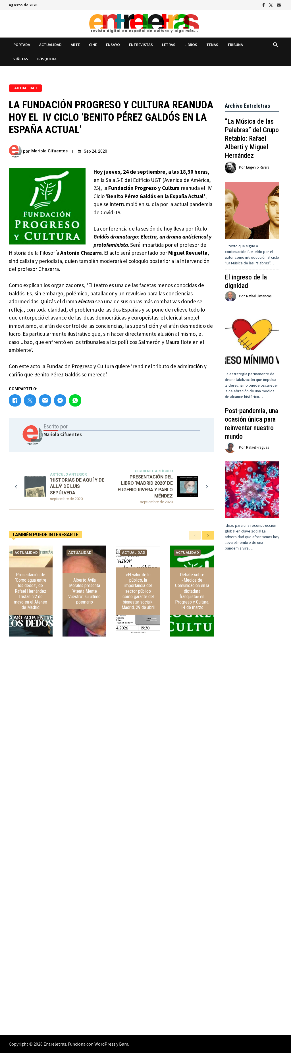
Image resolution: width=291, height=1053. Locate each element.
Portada (21, 44)
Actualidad (50, 44)
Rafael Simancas (258, 296)
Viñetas (20, 58)
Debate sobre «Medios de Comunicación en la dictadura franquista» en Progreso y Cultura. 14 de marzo (192, 591)
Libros (190, 44)
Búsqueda (47, 58)
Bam (123, 1044)
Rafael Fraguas (257, 447)
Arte (75, 44)
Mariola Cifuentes (49, 151)
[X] (271, 4)
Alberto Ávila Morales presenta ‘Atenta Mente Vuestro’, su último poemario (84, 591)
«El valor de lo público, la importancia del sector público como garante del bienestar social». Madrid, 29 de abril (138, 591)
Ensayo (113, 44)
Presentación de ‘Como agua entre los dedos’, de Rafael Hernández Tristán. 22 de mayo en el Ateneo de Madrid (30, 591)
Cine (93, 44)
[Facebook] (264, 4)
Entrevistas (141, 44)
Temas (212, 44)
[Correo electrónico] (278, 4)
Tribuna (235, 44)
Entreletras (54, 1044)
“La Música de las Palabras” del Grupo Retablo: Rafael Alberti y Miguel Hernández (252, 138)
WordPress (104, 1044)
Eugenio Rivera (257, 167)
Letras (168, 44)
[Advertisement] (252, 664)
